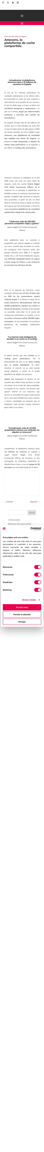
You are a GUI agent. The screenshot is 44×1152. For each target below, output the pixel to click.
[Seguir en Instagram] (18, 3)
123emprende (14, 520)
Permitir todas (22, 607)
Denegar (22, 622)
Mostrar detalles (29, 600)
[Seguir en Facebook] (3, 3)
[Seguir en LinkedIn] (13, 3)
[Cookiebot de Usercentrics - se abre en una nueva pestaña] (31, 528)
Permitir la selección (22, 614)
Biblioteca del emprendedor (20, 524)
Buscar (32, 513)
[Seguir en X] (8, 3)
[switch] (37, 575)
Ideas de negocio (21, 36)
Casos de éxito (9, 36)
